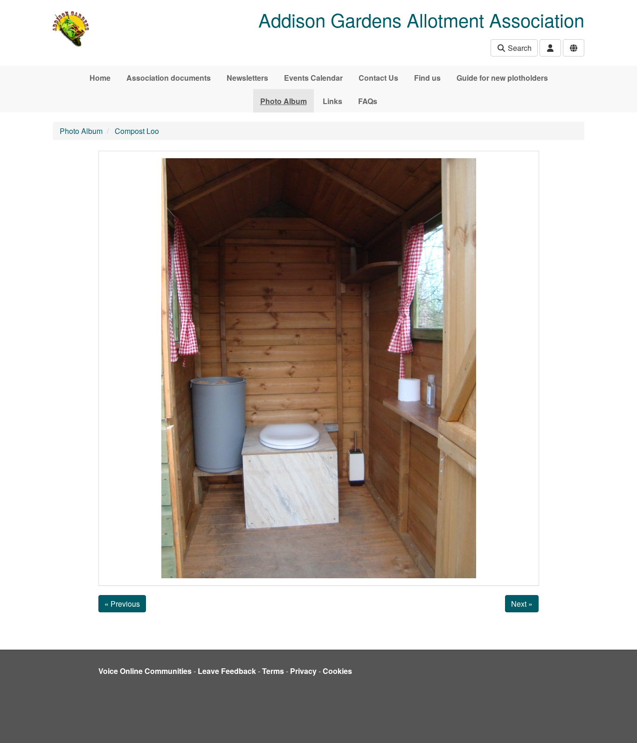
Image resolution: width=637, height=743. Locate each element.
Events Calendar (313, 77)
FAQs (367, 101)
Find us (427, 77)
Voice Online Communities (145, 671)
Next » (522, 603)
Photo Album (283, 101)
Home (100, 77)
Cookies (337, 671)
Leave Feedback (227, 671)
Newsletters (247, 77)
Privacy (303, 671)
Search (519, 47)
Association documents (168, 77)
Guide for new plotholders (502, 77)
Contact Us (378, 77)
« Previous (122, 603)
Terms (273, 671)
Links (332, 101)
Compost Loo (137, 131)
